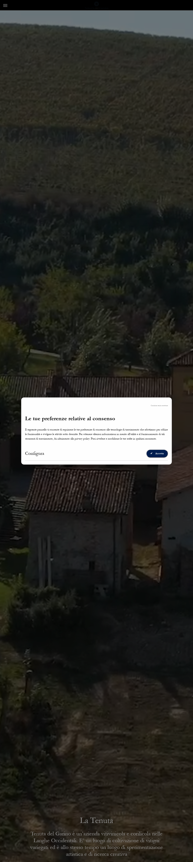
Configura (34, 453)
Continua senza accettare (159, 405)
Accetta (157, 453)
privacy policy (82, 438)
